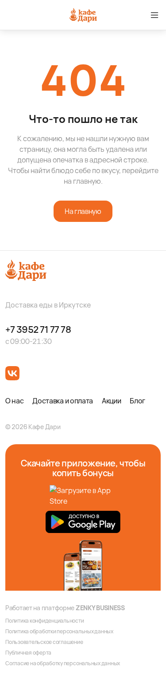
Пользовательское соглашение (44, 642)
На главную (83, 211)
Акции (111, 400)
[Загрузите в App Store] (83, 496)
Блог (137, 400)
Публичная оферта (28, 652)
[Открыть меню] (154, 15)
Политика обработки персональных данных (59, 631)
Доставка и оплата (62, 400)
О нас (14, 400)
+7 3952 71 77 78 (38, 329)
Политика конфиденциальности (44, 621)
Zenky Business (100, 608)
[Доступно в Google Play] (83, 522)
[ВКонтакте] (12, 373)
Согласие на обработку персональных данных (62, 663)
